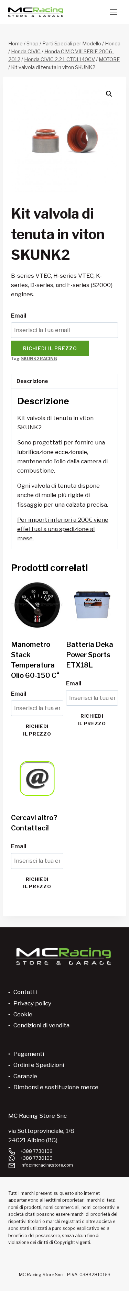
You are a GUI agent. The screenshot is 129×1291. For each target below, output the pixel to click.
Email (18, 315)
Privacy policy (32, 1003)
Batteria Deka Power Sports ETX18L (89, 654)
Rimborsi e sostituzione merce (55, 1087)
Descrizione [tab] (32, 381)
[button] (109, 94)
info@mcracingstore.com (47, 1165)
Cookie (22, 1014)
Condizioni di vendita (41, 1025)
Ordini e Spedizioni (38, 1064)
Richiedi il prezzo (50, 348)
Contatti (25, 992)
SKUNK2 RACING (39, 358)
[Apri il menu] (113, 11)
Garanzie (25, 1076)
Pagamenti (28, 1053)
